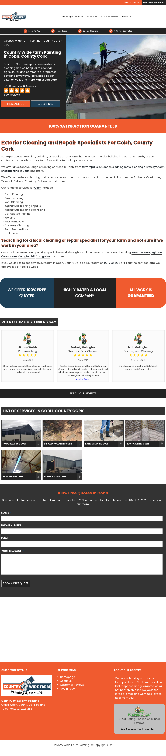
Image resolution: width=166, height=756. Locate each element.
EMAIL (5, 538)
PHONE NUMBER (12, 525)
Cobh (37, 188)
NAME (6, 512)
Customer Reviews (109, 16)
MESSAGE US (15, 103)
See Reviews (12, 94)
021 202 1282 (135, 2)
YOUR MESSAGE (12, 551)
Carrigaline (43, 256)
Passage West (141, 252)
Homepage (68, 16)
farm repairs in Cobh (95, 167)
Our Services (91, 16)
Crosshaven (9, 256)
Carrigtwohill (26, 256)
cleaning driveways (144, 167)
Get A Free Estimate (153, 2)
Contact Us (126, 16)
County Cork (51, 41)
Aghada (156, 252)
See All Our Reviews (83, 393)
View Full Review (83, 379)
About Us (79, 16)
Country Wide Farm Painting (22, 41)
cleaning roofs (121, 167)
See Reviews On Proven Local (139, 729)
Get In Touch (68, 688)
